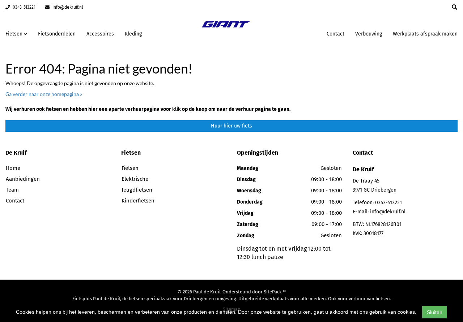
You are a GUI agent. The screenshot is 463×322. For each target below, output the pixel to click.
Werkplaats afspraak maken (425, 34)
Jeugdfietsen (137, 190)
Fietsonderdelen (57, 34)
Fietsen (130, 168)
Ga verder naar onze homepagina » (43, 94)
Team (12, 190)
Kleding (133, 34)
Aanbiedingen (298, 33)
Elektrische (135, 179)
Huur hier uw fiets (231, 126)
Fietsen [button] (14, 34)
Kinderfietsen (138, 200)
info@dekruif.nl (67, 7)
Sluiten (434, 312)
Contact (335, 34)
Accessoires (100, 34)
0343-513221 (23, 7)
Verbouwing (368, 34)
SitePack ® (275, 291)
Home (13, 168)
